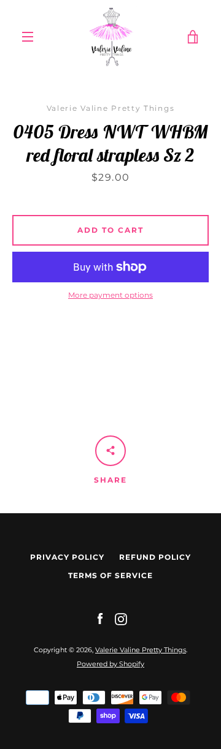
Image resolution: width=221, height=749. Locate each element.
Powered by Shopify (110, 664)
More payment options (110, 294)
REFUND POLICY (155, 557)
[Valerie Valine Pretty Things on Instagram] (121, 618)
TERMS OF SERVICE (110, 575)
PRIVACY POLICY (67, 557)
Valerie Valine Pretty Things (140, 649)
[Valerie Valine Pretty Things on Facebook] (100, 618)
